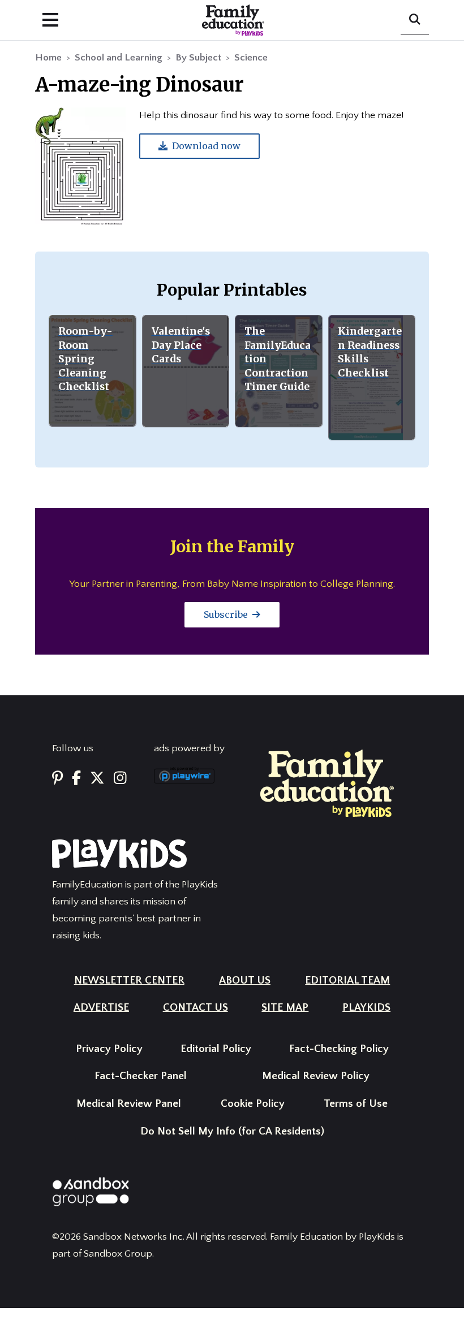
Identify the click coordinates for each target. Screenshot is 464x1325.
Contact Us (195, 1008)
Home (48, 57)
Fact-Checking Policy (339, 1049)
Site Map (284, 1008)
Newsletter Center (129, 980)
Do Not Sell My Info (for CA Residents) (232, 1131)
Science (251, 57)
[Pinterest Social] (57, 778)
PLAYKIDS (366, 1008)
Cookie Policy (253, 1104)
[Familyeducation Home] (327, 783)
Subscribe (227, 614)
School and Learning (118, 57)
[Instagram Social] (120, 778)
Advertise (101, 1008)
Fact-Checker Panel (140, 1076)
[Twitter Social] (97, 778)
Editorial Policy (216, 1049)
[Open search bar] (415, 20)
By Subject (198, 57)
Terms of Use (356, 1104)
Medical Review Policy (316, 1076)
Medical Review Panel (128, 1104)
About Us (244, 980)
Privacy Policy (109, 1049)
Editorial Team (347, 980)
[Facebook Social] (76, 778)
